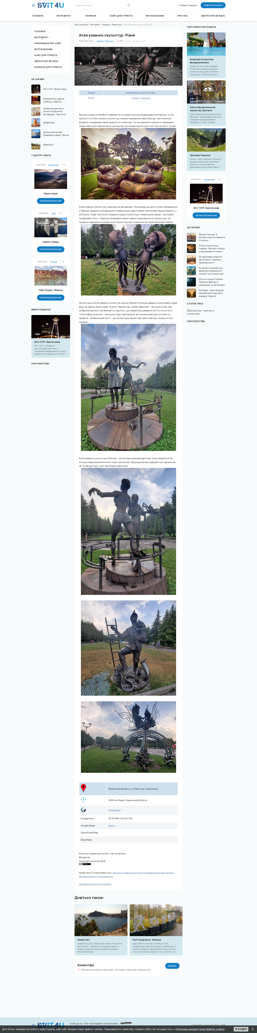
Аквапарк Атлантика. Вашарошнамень (202, 61)
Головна (37, 15)
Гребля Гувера (51, 241)
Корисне (91, 15)
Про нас (182, 15)
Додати (172, 966)
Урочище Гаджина (200, 155)
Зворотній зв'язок (213, 15)
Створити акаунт (188, 5)
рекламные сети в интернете (95, 884)
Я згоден (241, 1029)
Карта (111, 825)
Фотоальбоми (155, 15)
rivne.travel (114, 810)
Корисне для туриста (48, 67)
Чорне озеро (51, 193)
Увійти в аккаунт (213, 5)
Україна (106, 24)
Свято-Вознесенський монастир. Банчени (203, 109)
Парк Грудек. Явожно (51, 290)
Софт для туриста (121, 15)
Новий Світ (83, 939)
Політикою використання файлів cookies (200, 1029)
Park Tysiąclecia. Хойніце (147, 939)
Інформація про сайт (47, 43)
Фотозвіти (63, 15)
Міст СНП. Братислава (47, 341)
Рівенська (116, 24)
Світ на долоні (81, 24)
